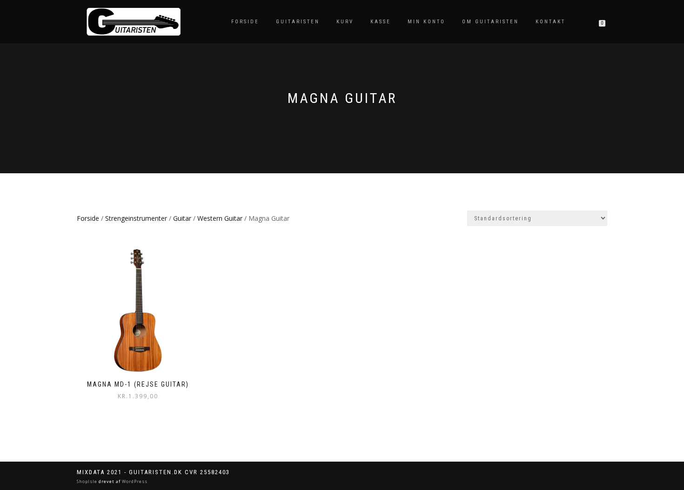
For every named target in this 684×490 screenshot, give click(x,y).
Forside (245, 22)
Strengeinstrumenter (136, 218)
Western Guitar (219, 218)
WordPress (134, 481)
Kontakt (550, 22)
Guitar (182, 218)
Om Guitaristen (490, 22)
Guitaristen (298, 22)
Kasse (380, 22)
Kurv (345, 22)
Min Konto (426, 22)
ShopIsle (88, 481)
